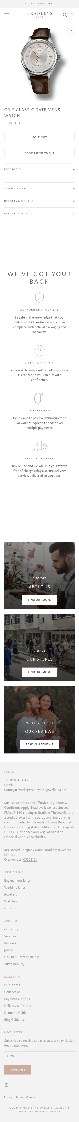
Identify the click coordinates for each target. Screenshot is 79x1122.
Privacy (8, 1097)
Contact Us (12, 992)
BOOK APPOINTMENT (39, 153)
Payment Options (17, 999)
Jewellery (10, 895)
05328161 (30, 860)
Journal (9, 950)
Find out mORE (39, 600)
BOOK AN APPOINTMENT (39, 3)
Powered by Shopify (46, 1111)
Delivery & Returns (17, 1006)
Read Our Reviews (39, 744)
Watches (10, 901)
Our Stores (12, 985)
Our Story (11, 929)
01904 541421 (19, 780)
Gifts (8, 908)
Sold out (39, 137)
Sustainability (14, 964)
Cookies (30, 1097)
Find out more (39, 672)
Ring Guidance (14, 1020)
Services (10, 936)
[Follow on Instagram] (6, 1085)
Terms (19, 1097)
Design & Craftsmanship (21, 957)
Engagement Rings (17, 881)
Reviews (10, 943)
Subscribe (17, 1070)
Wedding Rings (15, 888)
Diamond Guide (15, 1013)
